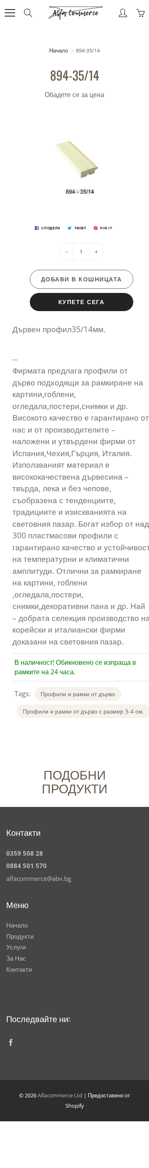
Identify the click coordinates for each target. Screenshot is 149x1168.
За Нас (16, 958)
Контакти (19, 969)
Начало (58, 50)
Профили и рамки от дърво (78, 694)
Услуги (16, 947)
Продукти (20, 936)
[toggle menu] (9, 13)
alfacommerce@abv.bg (38, 879)
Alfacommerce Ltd (60, 1095)
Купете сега (81, 302)
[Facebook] (10, 1042)
